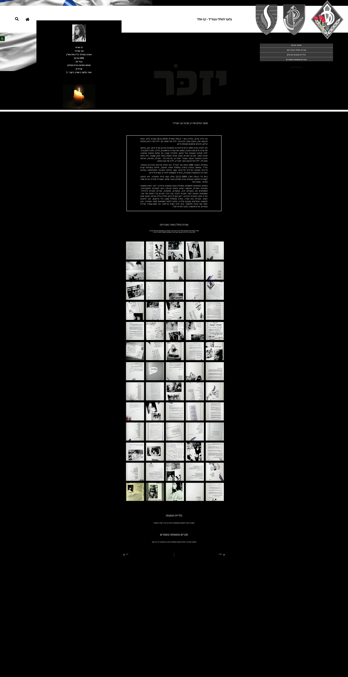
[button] (2, 38)
